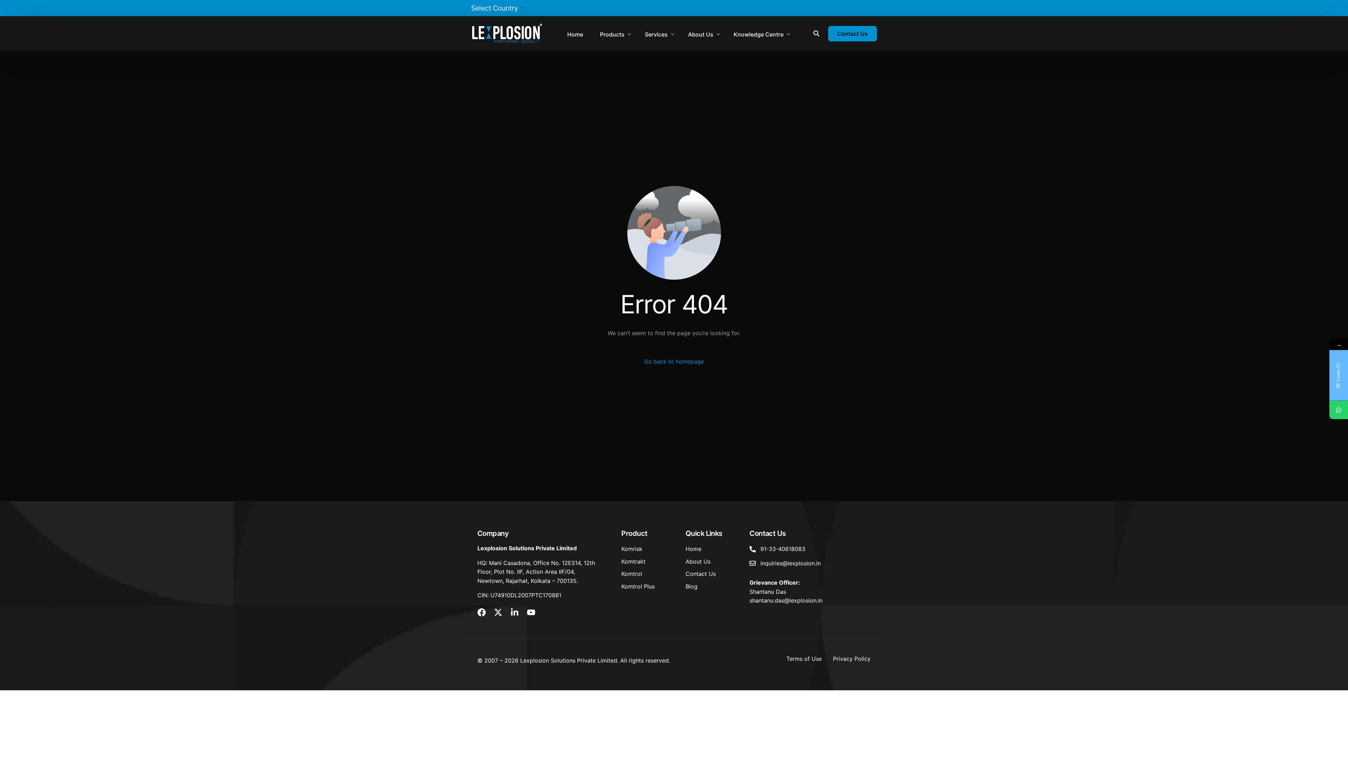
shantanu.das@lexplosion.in (785, 600)
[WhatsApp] (1338, 410)
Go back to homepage (674, 361)
